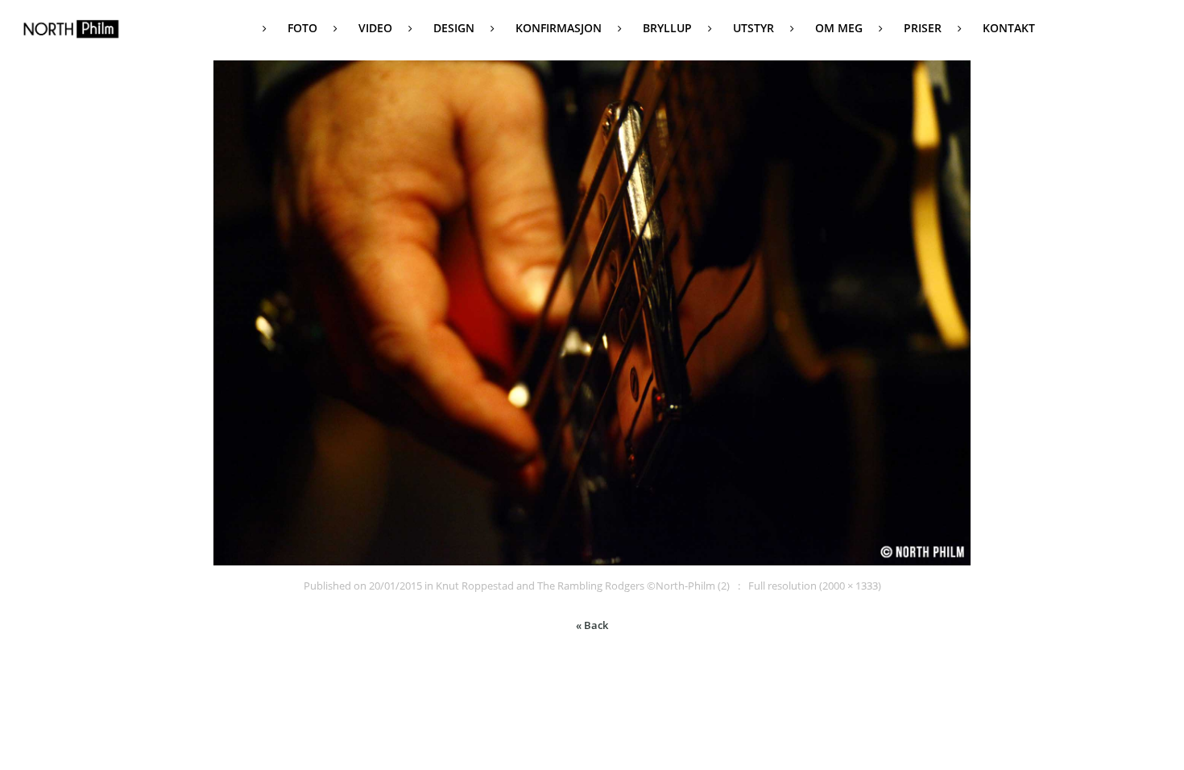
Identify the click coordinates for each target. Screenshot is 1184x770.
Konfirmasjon (558, 27)
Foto (302, 27)
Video (375, 27)
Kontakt (1009, 27)
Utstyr (753, 27)
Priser (923, 27)
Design (453, 27)
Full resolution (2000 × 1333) (814, 585)
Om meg (839, 27)
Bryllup (667, 27)
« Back (592, 625)
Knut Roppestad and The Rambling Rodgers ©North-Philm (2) (583, 585)
